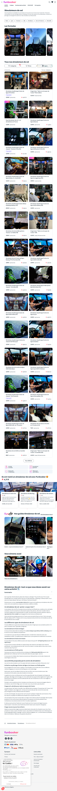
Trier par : (46, 70)
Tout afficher (28, 460)
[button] (52, 2)
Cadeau (12, 5)
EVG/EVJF (30, 5)
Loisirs (6, 5)
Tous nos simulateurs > (11, 578)
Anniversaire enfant (20, 5)
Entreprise (38, 5)
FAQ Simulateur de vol (47, 514)
